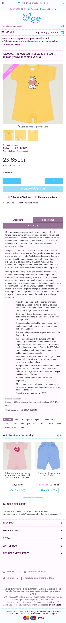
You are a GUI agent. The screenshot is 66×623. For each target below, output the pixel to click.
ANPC (11, 613)
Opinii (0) (33, 225)
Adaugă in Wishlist (21, 197)
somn (6, 423)
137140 (58, 611)
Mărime (9, 172)
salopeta (19, 419)
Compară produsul (48, 197)
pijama (29, 419)
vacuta (22, 427)
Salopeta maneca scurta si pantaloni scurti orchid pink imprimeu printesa (17, 475)
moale (50, 423)
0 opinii (20, 203)
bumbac (41, 423)
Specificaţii (48, 219)
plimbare (31, 423)
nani (22, 423)
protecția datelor (56, 605)
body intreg (50, 419)
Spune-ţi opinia (31, 203)
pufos (58, 423)
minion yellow (10, 427)
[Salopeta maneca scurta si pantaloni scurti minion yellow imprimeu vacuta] (33, 94)
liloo (15, 145)
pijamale (38, 419)
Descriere (18, 219)
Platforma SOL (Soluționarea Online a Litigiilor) (36, 613)
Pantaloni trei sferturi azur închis (49, 474)
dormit (14, 423)
